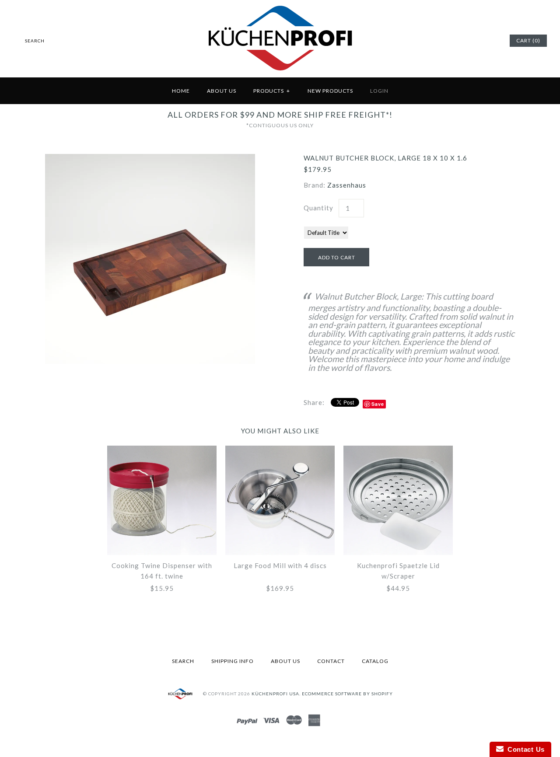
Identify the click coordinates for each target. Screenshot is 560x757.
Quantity (318, 208)
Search (183, 661)
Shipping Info (232, 661)
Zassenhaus (346, 185)
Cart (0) (528, 40)
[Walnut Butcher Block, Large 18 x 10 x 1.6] (150, 159)
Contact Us (524, 749)
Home (181, 90)
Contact (331, 661)
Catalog (375, 661)
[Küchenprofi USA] (280, 72)
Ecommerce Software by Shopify (347, 693)
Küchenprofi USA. (276, 693)
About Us (221, 90)
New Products (330, 90)
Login (379, 90)
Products (271, 90)
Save (377, 404)
